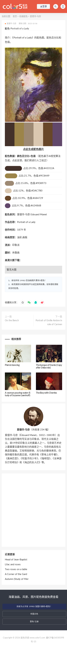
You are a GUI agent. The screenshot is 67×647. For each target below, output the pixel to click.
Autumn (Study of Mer (16, 579)
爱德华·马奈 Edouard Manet (32, 214)
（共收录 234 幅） (33, 429)
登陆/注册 (34, 622)
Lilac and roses (13, 564)
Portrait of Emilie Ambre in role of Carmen (49, 322)
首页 (15, 16)
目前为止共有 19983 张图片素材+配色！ (34, 606)
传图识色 (34, 614)
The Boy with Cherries (46, 393)
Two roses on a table (16, 569)
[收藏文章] (22, 302)
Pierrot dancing (12, 365)
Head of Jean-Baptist (16, 559)
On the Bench (12, 320)
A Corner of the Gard (16, 574)
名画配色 (23, 16)
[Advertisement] (33, 510)
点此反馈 (17, 160)
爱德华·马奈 (35, 16)
